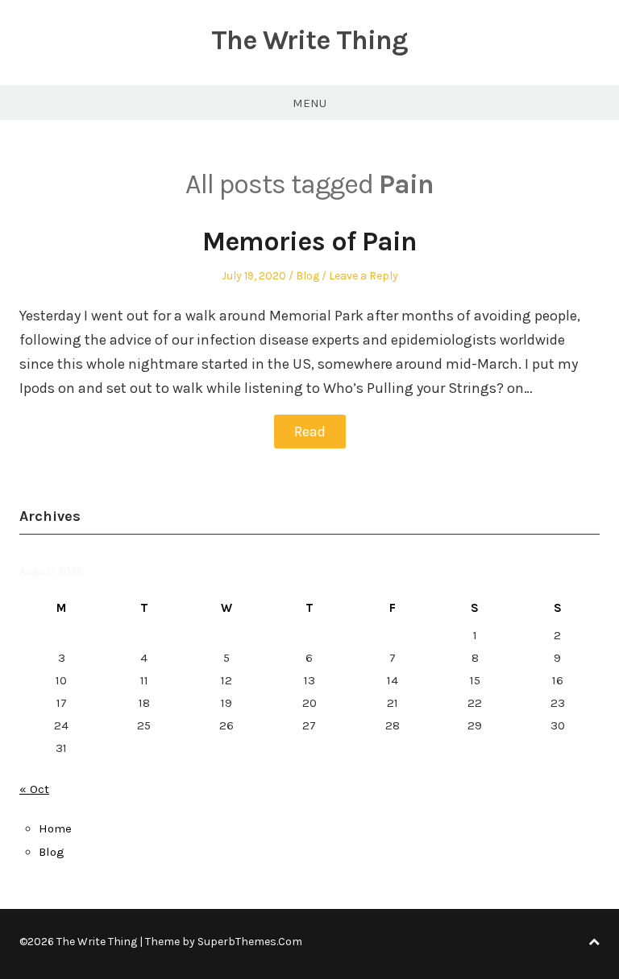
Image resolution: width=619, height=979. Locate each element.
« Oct (34, 789)
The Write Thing (309, 40)
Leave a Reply (363, 276)
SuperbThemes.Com (249, 941)
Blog (307, 276)
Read (310, 431)
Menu (309, 103)
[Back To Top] (594, 941)
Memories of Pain (309, 241)
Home (55, 828)
